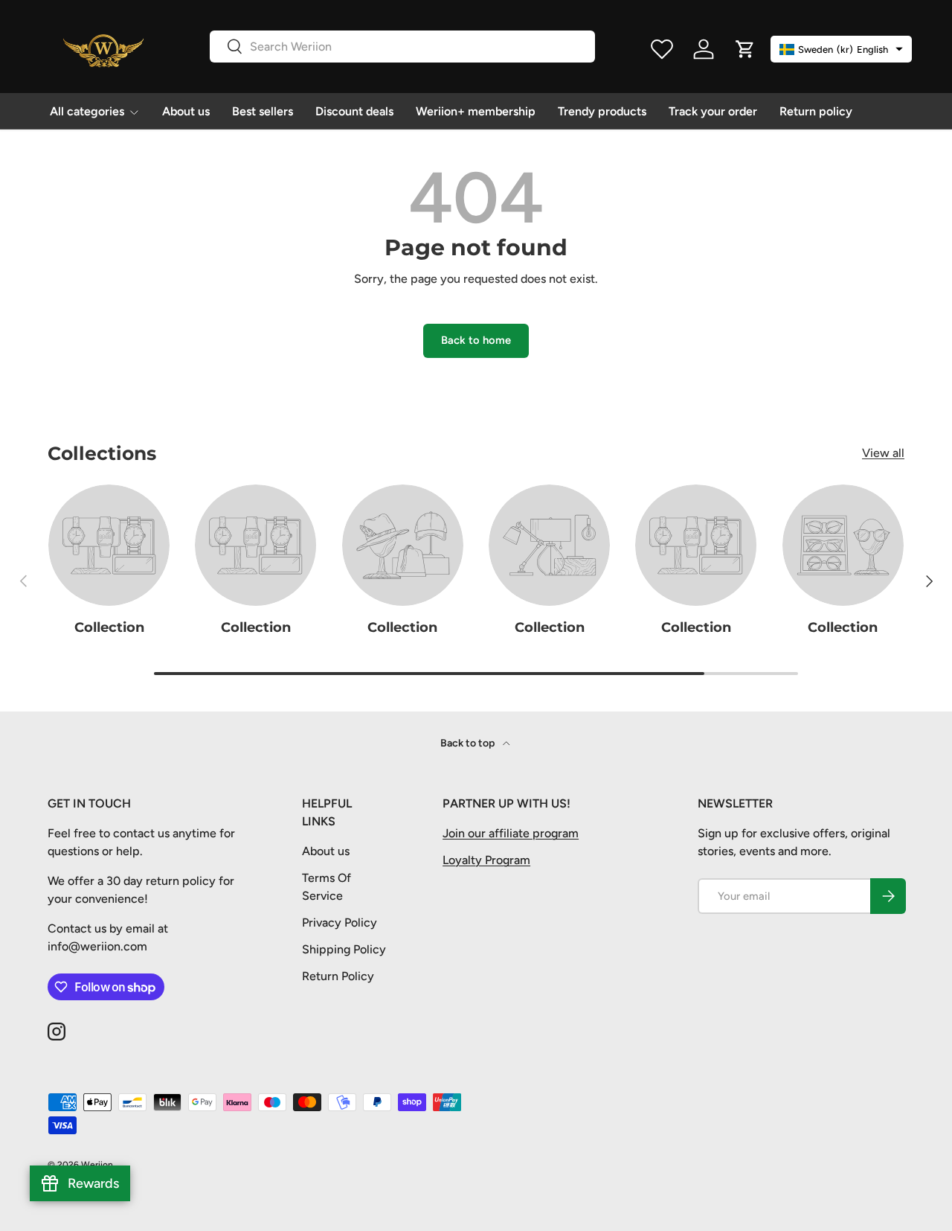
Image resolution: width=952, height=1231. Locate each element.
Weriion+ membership (476, 111)
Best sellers (262, 111)
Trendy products (602, 111)
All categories (87, 111)
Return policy (815, 111)
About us (186, 111)
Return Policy (338, 976)
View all (883, 453)
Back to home (476, 340)
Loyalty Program (486, 860)
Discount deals (354, 111)
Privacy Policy (339, 922)
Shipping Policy (344, 949)
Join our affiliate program (511, 833)
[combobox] (402, 47)
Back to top (468, 743)
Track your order (713, 111)
